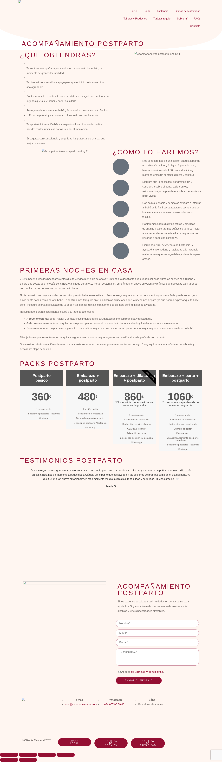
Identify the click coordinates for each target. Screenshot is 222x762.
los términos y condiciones (147, 671)
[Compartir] (47, 755)
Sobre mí (182, 18)
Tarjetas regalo (161, 18)
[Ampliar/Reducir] (9, 755)
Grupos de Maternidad (187, 11)
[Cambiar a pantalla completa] (28, 755)
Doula (147, 11)
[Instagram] (171, 702)
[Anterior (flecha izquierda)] (9, 760)
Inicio (134, 11)
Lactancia (162, 11)
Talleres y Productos (135, 18)
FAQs (197, 18)
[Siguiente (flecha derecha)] (28, 760)
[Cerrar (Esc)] (66, 755)
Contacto (195, 26)
